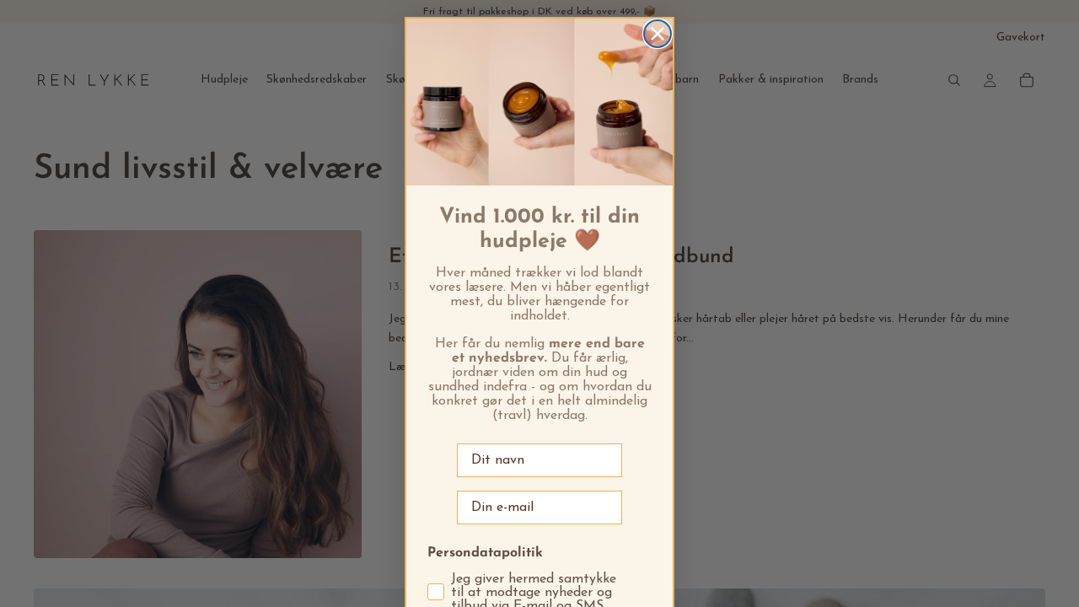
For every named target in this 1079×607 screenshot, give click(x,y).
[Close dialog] (657, 33)
